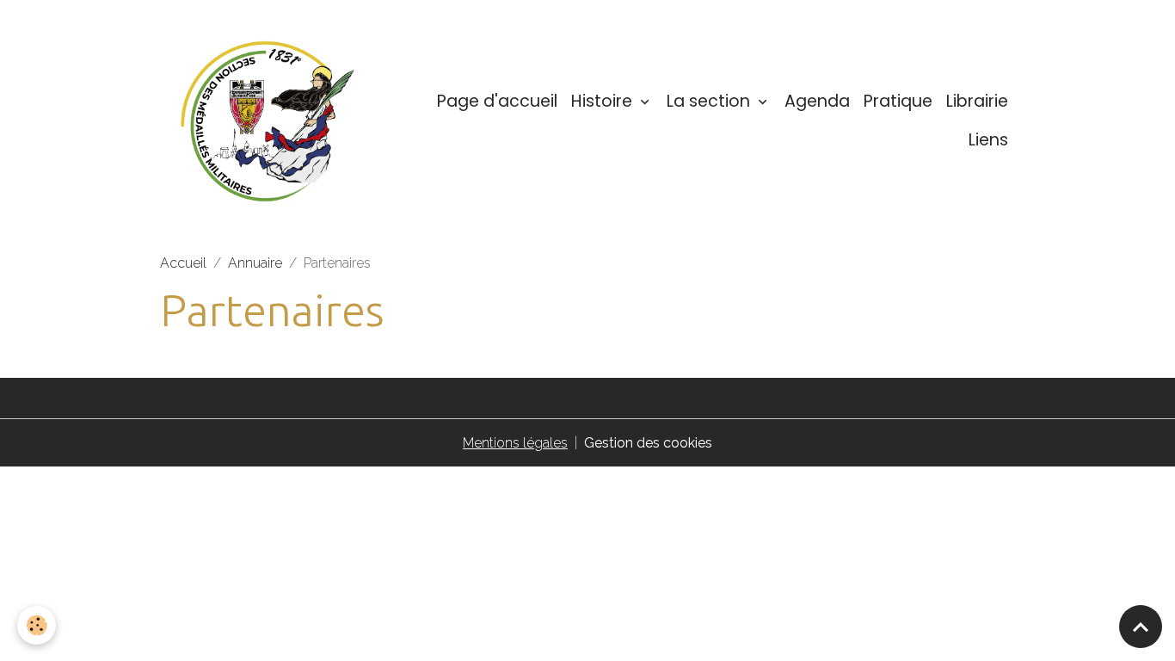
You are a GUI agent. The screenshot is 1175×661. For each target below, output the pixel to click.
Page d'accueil (497, 101)
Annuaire (255, 263)
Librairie (977, 101)
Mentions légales (515, 443)
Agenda (817, 101)
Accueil (183, 263)
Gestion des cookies (648, 443)
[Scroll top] (1140, 626)
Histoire (604, 101)
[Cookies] (36, 625)
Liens (988, 139)
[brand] (268, 121)
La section (710, 101)
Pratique (898, 101)
